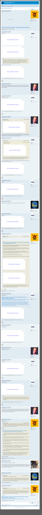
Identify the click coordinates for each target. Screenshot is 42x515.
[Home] (2, 2)
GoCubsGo (5, 119)
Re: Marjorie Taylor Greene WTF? (6, 31)
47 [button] (37, 9)
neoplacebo (5, 140)
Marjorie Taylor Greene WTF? (6, 8)
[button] (31, 9)
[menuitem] (2, 5)
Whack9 (5, 475)
